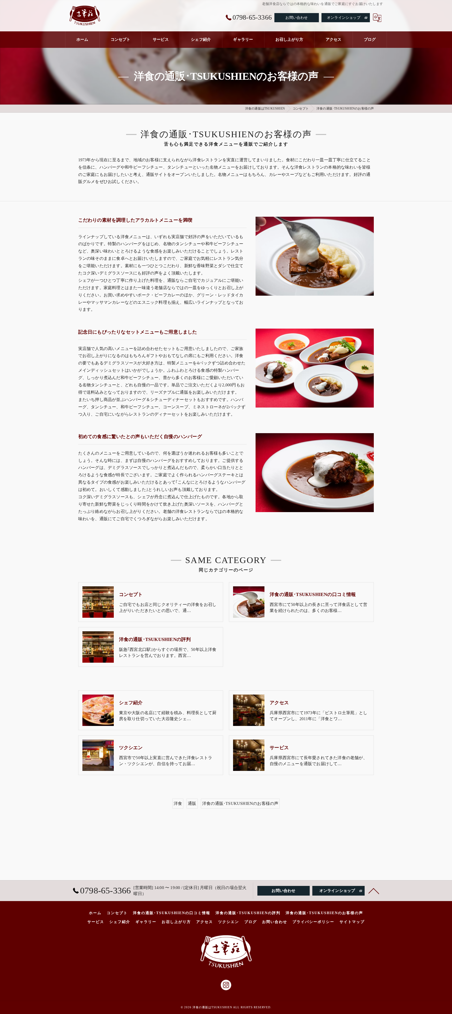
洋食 (178, 803)
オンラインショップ (343, 18)
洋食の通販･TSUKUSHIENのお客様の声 (240, 803)
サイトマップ (352, 922)
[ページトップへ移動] (374, 890)
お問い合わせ (296, 18)
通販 (192, 803)
